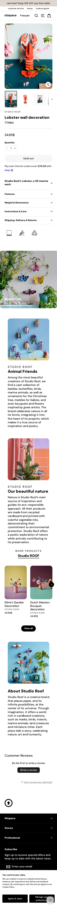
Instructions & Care (16, 211)
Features (10, 194)
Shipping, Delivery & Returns (21, 220)
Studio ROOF (13, 112)
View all (28, 628)
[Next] (51, 584)
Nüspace (10, 818)
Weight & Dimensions (17, 202)
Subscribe (11, 849)
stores (30, 8)
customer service (16, 8)
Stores (9, 828)
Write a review (28, 770)
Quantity (10, 142)
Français (24, 15)
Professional (12, 837)
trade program (42, 8)
